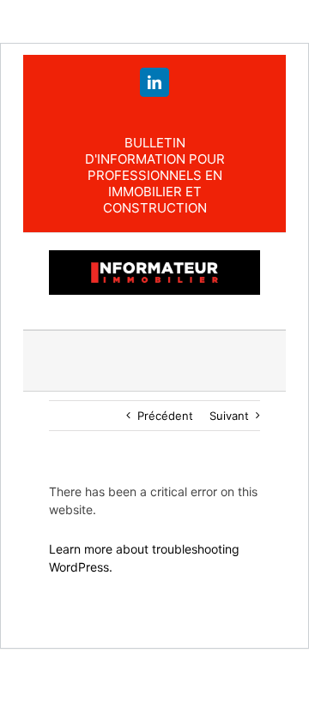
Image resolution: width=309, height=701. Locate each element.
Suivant (229, 415)
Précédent (165, 415)
